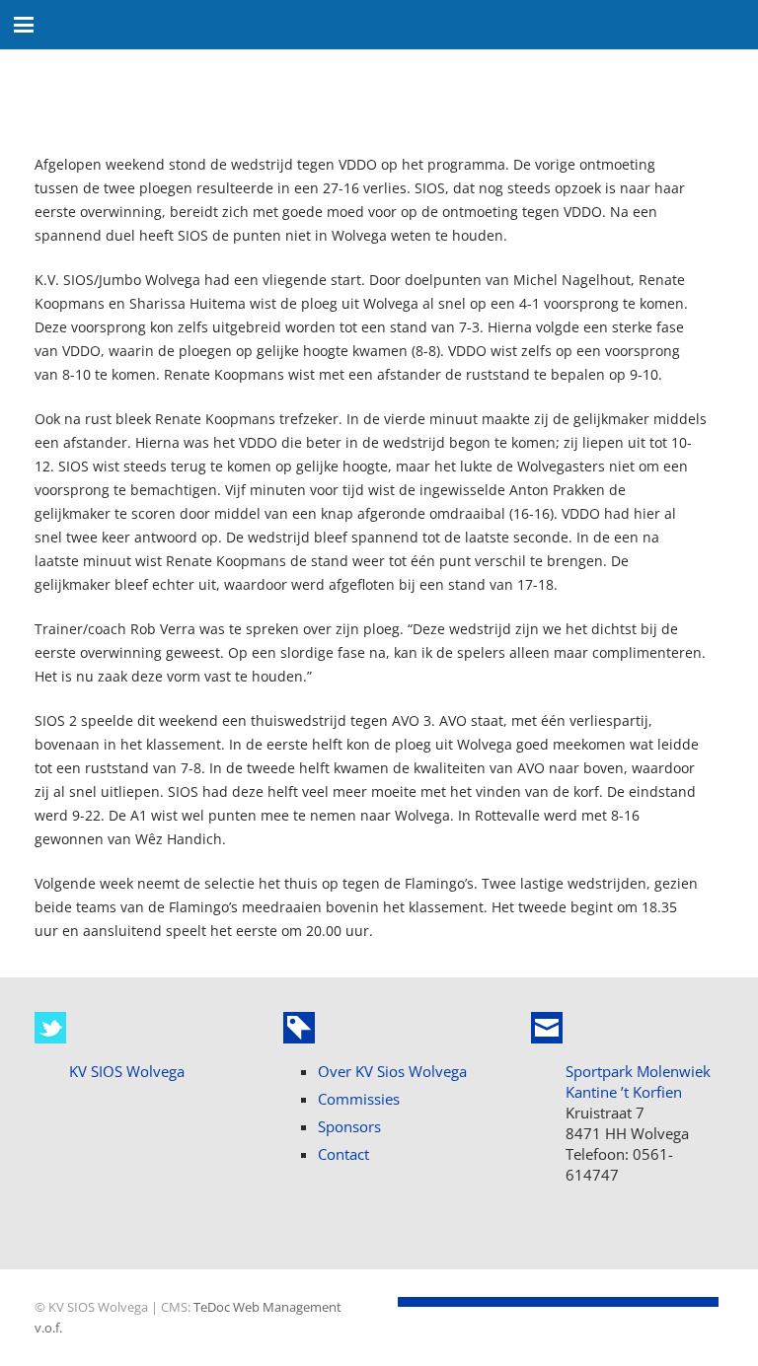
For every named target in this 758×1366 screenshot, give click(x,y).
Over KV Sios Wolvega (392, 1071)
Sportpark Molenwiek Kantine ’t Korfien (638, 1081)
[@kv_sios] (50, 1027)
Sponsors (349, 1126)
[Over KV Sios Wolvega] (299, 1027)
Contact (343, 1154)
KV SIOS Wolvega (127, 1071)
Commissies (359, 1099)
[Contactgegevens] (547, 1027)
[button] (23, 25)
